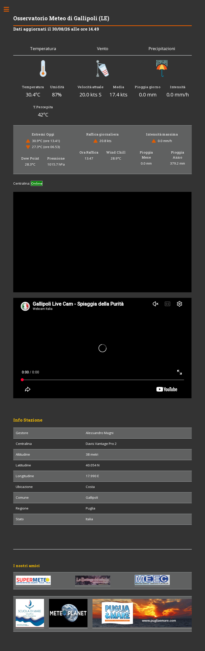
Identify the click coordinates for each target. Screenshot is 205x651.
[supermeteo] (33, 583)
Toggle (9, 9)
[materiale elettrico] (152, 583)
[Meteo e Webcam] (68, 626)
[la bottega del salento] (92, 583)
